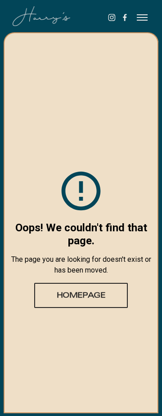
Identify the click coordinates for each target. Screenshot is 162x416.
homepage (81, 295)
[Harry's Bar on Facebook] (125, 17)
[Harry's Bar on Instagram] (112, 17)
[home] (48, 16)
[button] (142, 17)
